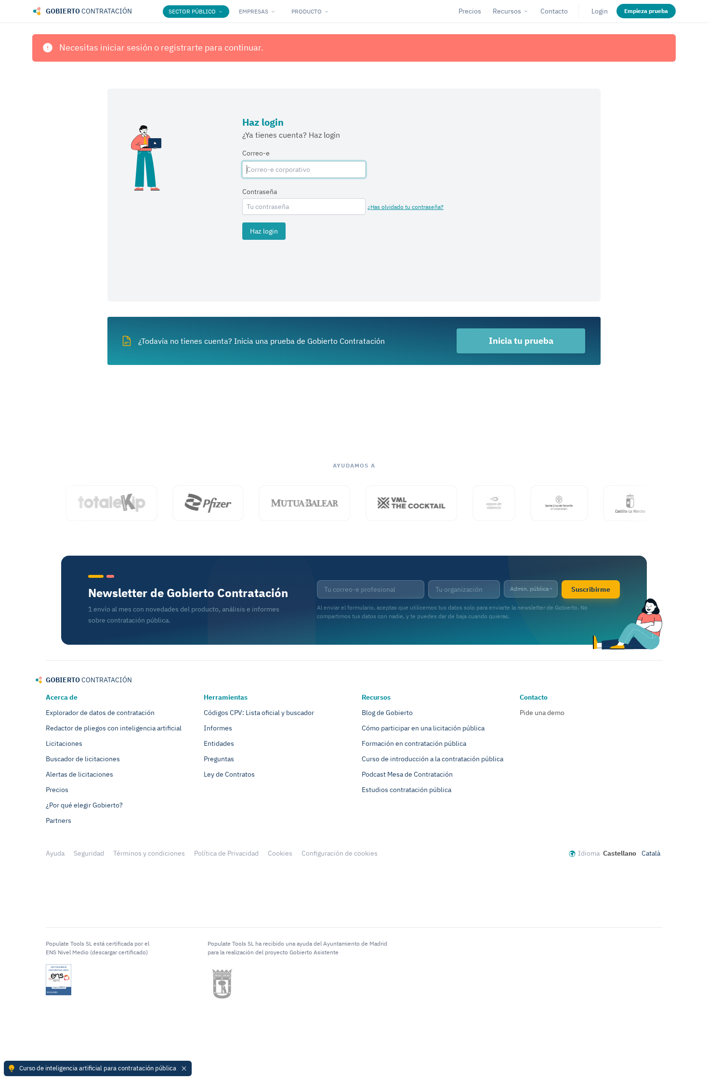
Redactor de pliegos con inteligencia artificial (114, 728)
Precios (470, 11)
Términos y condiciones (149, 853)
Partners (58, 820)
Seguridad (89, 853)
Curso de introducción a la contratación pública (432, 759)
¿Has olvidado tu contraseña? (405, 206)
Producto (306, 11)
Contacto (554, 11)
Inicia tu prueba (521, 340)
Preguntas (219, 759)
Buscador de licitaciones (83, 759)
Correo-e (256, 153)
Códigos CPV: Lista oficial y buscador (259, 712)
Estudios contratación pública (406, 789)
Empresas (253, 11)
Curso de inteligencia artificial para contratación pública (97, 1068)
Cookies (280, 853)
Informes (218, 728)
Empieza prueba (646, 10)
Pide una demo (542, 712)
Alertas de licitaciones (79, 774)
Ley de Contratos (229, 774)
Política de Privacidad (226, 853)
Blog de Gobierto (387, 712)
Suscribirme (590, 589)
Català (651, 853)
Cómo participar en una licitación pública (423, 728)
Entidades (219, 743)
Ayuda (55, 853)
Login (599, 11)
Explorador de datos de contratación (100, 712)
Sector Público (192, 11)
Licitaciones (64, 743)
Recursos (507, 11)
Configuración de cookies (340, 853)
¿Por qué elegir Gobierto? (84, 805)
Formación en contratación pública (414, 743)
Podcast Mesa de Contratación (407, 774)
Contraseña (259, 191)
